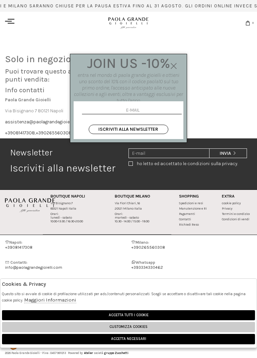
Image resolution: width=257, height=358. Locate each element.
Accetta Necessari (128, 339)
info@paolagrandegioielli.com (33, 265)
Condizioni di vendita (237, 219)
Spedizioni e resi (191, 203)
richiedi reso (189, 224)
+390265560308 (148, 245)
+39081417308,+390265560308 (38, 133)
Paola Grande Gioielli (128, 23)
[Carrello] (248, 23)
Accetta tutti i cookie (129, 315)
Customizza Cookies (128, 327)
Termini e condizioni (237, 214)
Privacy (227, 208)
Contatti (185, 219)
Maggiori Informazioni (50, 300)
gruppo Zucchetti (116, 353)
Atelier (88, 353)
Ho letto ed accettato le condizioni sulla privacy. (187, 163)
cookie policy (231, 203)
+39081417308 (18, 245)
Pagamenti (187, 214)
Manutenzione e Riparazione (200, 208)
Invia (226, 153)
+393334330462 (147, 265)
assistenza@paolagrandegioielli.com (44, 122)
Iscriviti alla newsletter (128, 129)
